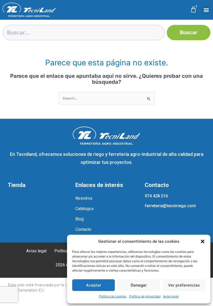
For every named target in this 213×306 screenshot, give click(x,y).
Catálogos (84, 208)
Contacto (83, 229)
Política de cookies (113, 296)
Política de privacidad (145, 296)
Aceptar (93, 285)
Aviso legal (171, 296)
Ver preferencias (184, 285)
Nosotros (83, 198)
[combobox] (84, 32)
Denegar (139, 285)
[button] (202, 241)
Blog (79, 219)
